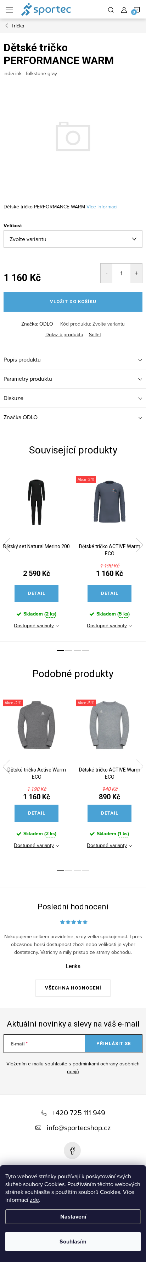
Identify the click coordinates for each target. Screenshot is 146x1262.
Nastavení (73, 1216)
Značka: (37, 323)
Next (139, 545)
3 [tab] (77, 650)
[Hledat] (111, 9)
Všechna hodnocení (73, 988)
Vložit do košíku (73, 301)
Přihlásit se (113, 1043)
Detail (36, 593)
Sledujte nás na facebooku (72, 1150)
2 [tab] (68, 650)
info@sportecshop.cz (79, 1127)
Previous (6, 545)
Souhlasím (73, 1241)
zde (34, 1200)
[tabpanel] (36, 555)
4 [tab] (85, 650)
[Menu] (9, 9)
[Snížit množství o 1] (106, 273)
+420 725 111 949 (78, 1112)
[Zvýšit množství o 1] (136, 273)
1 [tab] (60, 650)
